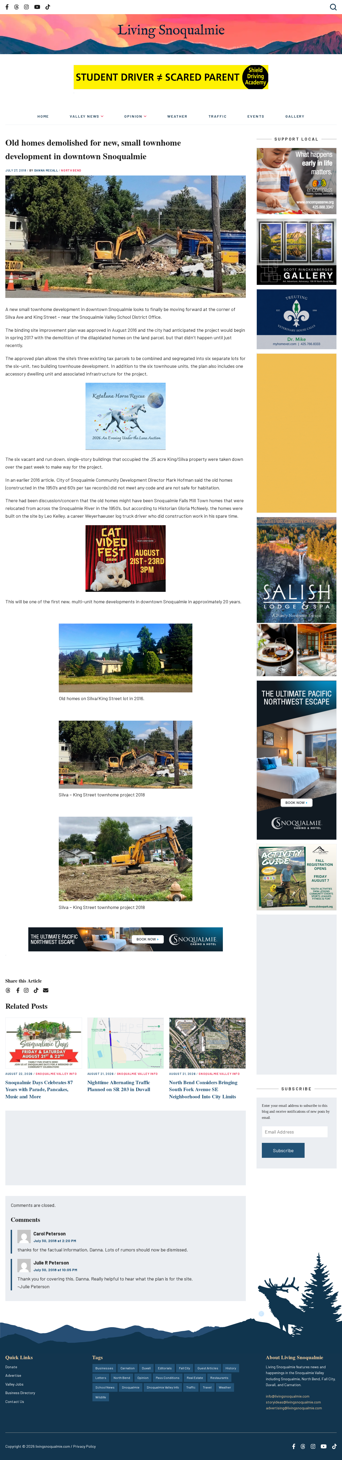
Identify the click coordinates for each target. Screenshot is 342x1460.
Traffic (217, 116)
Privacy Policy (84, 1446)
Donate (11, 1367)
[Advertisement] (126, 1148)
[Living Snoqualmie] (171, 31)
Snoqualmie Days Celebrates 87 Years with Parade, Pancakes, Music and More (39, 1089)
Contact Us (14, 1401)
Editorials (165, 1368)
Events (256, 116)
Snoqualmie (130, 1387)
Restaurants (219, 1377)
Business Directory (20, 1392)
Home (43, 116)
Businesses (104, 1368)
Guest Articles (207, 1368)
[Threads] (9, 991)
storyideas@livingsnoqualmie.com (293, 1402)
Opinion (133, 116)
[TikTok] (37, 991)
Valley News (84, 116)
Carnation (128, 1368)
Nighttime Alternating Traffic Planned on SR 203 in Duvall (118, 1086)
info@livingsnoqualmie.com (287, 1396)
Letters (100, 1377)
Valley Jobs (14, 1384)
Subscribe (283, 1150)
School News (105, 1387)
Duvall (146, 1368)
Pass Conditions (168, 1377)
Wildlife (100, 1397)
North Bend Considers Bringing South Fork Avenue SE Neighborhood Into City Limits (203, 1089)
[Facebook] (19, 991)
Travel (207, 1387)
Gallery (295, 116)
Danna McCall (46, 170)
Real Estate (195, 1377)
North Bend (71, 170)
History (231, 1368)
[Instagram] (28, 991)
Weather (177, 116)
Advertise (13, 1375)
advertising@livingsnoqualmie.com (294, 1408)
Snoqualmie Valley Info (56, 1073)
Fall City (184, 1368)
